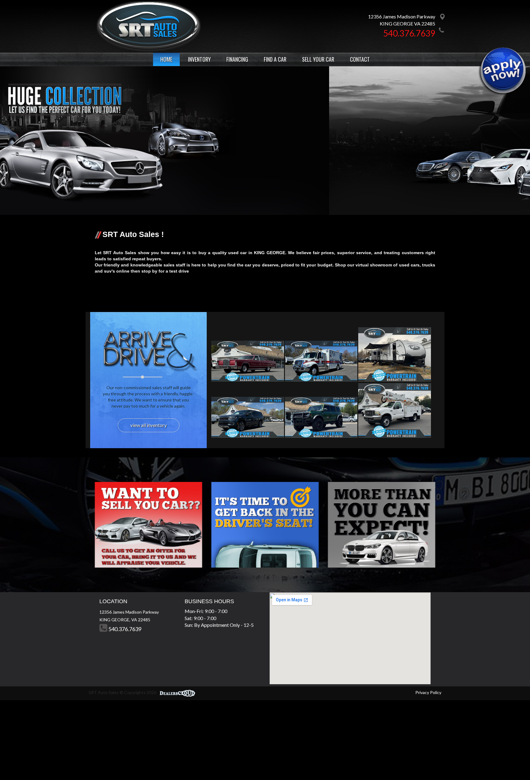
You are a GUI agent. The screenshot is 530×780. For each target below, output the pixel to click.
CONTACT (360, 59)
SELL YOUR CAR (318, 59)
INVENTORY (199, 59)
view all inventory (148, 425)
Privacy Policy (428, 692)
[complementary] (511, 761)
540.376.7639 (409, 33)
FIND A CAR (275, 59)
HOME (166, 59)
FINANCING (237, 59)
